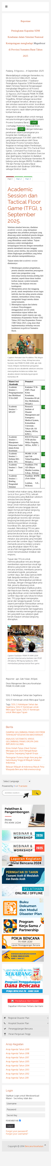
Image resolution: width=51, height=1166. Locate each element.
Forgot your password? (17, 1131)
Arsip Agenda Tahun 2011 (17, 1077)
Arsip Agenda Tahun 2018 (17, 1053)
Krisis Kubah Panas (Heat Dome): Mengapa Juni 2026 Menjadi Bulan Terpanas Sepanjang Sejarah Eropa (22, 751)
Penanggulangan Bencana (20, 1028)
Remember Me (12, 1121)
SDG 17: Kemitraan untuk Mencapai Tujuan (22, 711)
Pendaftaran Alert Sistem (28, 1001)
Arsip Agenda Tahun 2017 (17, 1057)
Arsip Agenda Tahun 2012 (17, 1073)
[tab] (10, 178)
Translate (23, 786)
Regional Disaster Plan (18, 1018)
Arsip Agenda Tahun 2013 (17, 1069)
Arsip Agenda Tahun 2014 (17, 1065)
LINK (34, 122)
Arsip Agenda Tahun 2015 (17, 1061)
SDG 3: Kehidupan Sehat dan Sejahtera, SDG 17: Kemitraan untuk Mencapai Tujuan (22, 707)
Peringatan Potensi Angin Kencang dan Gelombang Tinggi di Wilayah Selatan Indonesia (24, 760)
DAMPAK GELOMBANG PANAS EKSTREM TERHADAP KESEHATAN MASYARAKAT (25, 733)
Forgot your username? (17, 1133)
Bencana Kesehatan (34, 1146)
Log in (10, 1126)
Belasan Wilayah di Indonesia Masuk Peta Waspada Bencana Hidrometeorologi (25, 768)
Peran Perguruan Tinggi (19, 1034)
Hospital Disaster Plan (18, 1023)
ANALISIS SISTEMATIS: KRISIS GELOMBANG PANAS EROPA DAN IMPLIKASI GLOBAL (22, 741)
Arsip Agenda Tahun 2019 (17, 1049)
